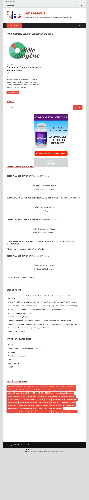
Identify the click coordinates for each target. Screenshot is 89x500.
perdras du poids (72, 399)
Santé (10, 359)
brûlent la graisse (54, 387)
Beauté (10, 345)
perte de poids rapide (68, 402)
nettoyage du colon (59, 399)
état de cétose (72, 412)
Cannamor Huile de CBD (17, 331)
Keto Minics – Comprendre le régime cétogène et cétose (28, 328)
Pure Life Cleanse (68, 405)
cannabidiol (26, 393)
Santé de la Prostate (15, 363)
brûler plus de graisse (68, 390)
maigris (48, 399)
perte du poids (12, 405)
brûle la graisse (29, 387)
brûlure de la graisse (14, 393)
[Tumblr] (81, 6)
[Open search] (80, 25)
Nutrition (11, 352)
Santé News (10, 64)
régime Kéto (43, 409)
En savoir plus (12, 92)
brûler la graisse (27, 390)
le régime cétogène (14, 399)
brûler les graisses (53, 390)
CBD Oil (40, 393)
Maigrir (41, 399)
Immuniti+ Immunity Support (18, 317)
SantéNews (34, 13)
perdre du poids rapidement (28, 402)
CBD (33, 393)
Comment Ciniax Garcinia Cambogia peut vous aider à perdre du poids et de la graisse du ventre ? (43, 324)
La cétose (41, 396)
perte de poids (55, 402)
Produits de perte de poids (17, 356)
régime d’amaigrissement (28, 409)
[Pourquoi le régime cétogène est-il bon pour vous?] (24, 51)
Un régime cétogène (59, 412)
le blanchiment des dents (67, 396)
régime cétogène (13, 409)
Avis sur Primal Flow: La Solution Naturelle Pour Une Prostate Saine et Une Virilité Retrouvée (42, 302)
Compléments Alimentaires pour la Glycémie (24, 348)
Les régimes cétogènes (29, 399)
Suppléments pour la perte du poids (39, 412)
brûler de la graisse (68, 387)
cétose (23, 396)
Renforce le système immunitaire (20, 313)
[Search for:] (44, 107)
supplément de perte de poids (17, 412)
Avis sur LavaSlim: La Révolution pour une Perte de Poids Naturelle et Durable (36, 309)
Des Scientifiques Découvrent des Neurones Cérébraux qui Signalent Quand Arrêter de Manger (43, 306)
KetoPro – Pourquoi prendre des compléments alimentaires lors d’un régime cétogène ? (40, 320)
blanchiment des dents (15, 387)
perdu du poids (43, 402)
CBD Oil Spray (49, 393)
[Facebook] (75, 6)
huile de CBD (31, 396)
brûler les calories (39, 390)
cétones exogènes (13, 396)
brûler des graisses (13, 390)
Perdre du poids (12, 402)
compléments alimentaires (64, 393)
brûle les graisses (41, 387)
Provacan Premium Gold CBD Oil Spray (48, 405)
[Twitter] (78, 6)
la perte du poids (51, 396)
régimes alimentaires (55, 409)
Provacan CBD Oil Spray (26, 405)
